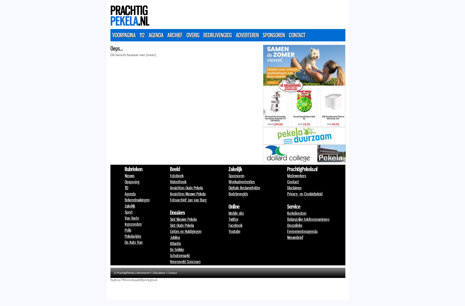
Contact (297, 35)
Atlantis (175, 243)
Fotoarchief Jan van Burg (188, 199)
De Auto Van (134, 242)
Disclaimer (294, 187)
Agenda (156, 35)
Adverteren (247, 35)
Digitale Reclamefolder (244, 187)
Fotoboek (177, 175)
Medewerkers (296, 175)
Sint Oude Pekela (182, 225)
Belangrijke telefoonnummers (308, 219)
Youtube (234, 231)
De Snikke (177, 249)
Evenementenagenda (302, 231)
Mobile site (236, 213)
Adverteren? (143, 272)
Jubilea (175, 237)
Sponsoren (274, 35)
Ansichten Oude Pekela (186, 187)
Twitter (234, 219)
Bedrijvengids (217, 35)
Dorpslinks (294, 225)
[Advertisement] (257, 13)
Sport (129, 212)
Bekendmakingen (137, 199)
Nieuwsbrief (295, 237)
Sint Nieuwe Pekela (183, 219)
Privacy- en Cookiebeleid (305, 193)
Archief (175, 35)
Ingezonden (133, 224)
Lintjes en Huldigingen (186, 231)
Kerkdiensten (296, 213)
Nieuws (129, 175)
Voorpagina (124, 35)
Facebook (235, 225)
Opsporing (132, 181)
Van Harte (132, 218)
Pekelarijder (133, 236)
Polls (128, 230)
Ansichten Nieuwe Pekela (188, 193)
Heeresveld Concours (185, 261)
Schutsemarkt (180, 255)
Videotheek (178, 181)
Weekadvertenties (242, 181)
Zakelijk (130, 206)
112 (142, 35)
